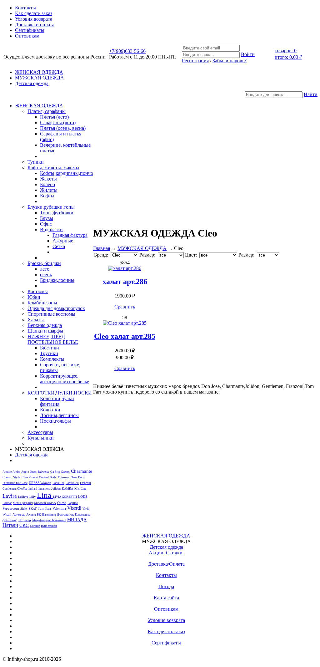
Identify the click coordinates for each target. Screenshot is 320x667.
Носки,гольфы (55, 421)
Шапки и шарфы (45, 331)
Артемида (18, 514)
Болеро (47, 184)
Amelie (7, 471)
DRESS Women (40, 483)
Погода (166, 586)
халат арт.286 (124, 281)
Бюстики (49, 347)
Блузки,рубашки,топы (51, 207)
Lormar (7, 503)
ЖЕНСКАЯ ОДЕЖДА (39, 72)
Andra (16, 471)
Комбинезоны (42, 302)
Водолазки (51, 229)
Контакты (25, 7)
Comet (33, 477)
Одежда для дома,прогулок (56, 308)
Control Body (48, 477)
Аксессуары (40, 432)
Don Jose (22, 483)
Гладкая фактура (70, 235)
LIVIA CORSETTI (65, 496)
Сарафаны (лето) (58, 122)
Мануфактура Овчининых (49, 520)
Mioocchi (40, 503)
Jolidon (56, 488)
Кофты (47, 195)
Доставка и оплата (34, 24)
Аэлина (31, 514)
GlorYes (22, 488)
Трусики (49, 353)
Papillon (73, 503)
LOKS (82, 496)
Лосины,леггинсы (59, 415)
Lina (45, 495)
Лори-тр (24, 520)
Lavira (9, 496)
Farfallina (58, 483)
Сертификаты (29, 30)
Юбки (34, 297)
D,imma (63, 477)
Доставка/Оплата (166, 564)
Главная (101, 248)
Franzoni (85, 483)
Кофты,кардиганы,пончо (66, 173)
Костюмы (38, 291)
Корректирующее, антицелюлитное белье (64, 378)
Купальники (41, 437)
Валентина (49, 514)
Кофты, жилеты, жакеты (53, 167)
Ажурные (62, 240)
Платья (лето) (54, 117)
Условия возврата (33, 19)
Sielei (24, 508)
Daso (74, 477)
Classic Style (11, 477)
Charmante (81, 471)
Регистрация (195, 60)
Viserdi (74, 508)
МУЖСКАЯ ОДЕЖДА (39, 77)
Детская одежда (31, 83)
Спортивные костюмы (51, 314)
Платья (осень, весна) (63, 128)
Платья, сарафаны (47, 111)
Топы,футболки (56, 212)
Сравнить (124, 306)
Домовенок (65, 514)
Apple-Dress (29, 471)
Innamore (44, 488)
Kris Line (80, 488)
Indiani (32, 488)
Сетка (58, 246)
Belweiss (43, 471)
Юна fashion (49, 525)
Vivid (85, 508)
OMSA (51, 503)
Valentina (59, 508)
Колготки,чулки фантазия (57, 401)
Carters (65, 471)
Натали (10, 525)
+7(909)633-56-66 (127, 51)
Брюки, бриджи (44, 263)
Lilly (32, 496)
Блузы (46, 218)
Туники (36, 162)
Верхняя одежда (45, 325)
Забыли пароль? (229, 60)
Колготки (50, 409)
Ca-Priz (55, 471)
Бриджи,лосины (57, 280)
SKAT (33, 508)
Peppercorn (10, 508)
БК (39, 514)
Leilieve (23, 496)
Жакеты (48, 178)
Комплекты (52, 359)
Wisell (6, 514)
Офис (46, 224)
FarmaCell (72, 483)
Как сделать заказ (33, 13)
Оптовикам (27, 35)
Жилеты (49, 190)
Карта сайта (166, 597)
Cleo (25, 477)
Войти (248, 54)
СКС (24, 525)
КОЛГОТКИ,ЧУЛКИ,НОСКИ (60, 392)
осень (46, 274)
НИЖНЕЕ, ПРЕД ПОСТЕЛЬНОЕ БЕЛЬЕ (53, 339)
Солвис (35, 525)
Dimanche (9, 483)
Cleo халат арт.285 (124, 336)
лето (44, 269)
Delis (81, 477)
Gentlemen (9, 488)
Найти (311, 94)
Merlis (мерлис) (23, 503)
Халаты (36, 319)
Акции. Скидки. (166, 552)
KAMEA (67, 488)
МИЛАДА (77, 519)
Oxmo (61, 503)
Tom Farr (44, 508)
